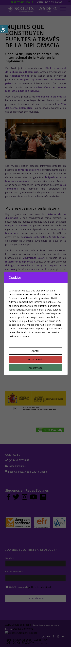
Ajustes (35, 350)
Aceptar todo (36, 367)
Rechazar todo (35, 359)
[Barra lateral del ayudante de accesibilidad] (4, 29)
